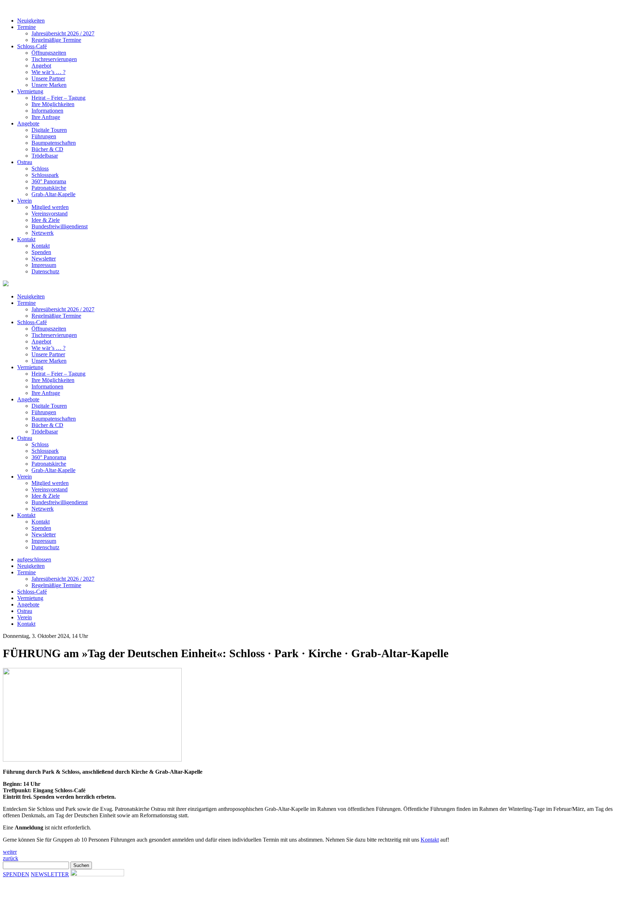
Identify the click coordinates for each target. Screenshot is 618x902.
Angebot (41, 66)
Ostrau (24, 162)
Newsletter (43, 259)
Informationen (47, 111)
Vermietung (30, 91)
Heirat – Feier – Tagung (58, 98)
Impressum (43, 265)
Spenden (41, 252)
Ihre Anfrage (45, 117)
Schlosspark (45, 175)
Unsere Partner (48, 78)
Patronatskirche (48, 188)
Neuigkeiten (31, 21)
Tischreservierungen (54, 59)
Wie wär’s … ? (48, 72)
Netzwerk (42, 233)
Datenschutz (45, 271)
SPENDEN (16, 874)
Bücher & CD (47, 149)
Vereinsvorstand (49, 213)
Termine (26, 27)
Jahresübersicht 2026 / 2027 (62, 33)
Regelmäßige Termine (56, 40)
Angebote (28, 123)
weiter (10, 852)
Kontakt (26, 239)
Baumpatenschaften (53, 143)
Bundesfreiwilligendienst (59, 226)
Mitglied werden (50, 207)
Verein (24, 201)
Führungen (43, 136)
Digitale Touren (49, 130)
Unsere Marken (49, 85)
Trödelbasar (44, 156)
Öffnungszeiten (48, 53)
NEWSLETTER (50, 874)
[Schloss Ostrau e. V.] (167, 8)
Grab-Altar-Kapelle (53, 194)
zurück (10, 858)
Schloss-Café (32, 46)
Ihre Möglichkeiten (52, 104)
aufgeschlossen (34, 559)
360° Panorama (48, 181)
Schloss (40, 168)
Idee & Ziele (45, 220)
